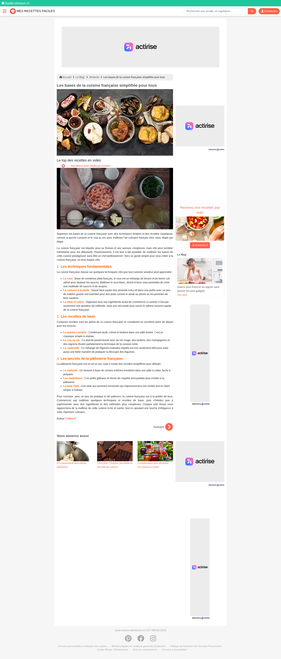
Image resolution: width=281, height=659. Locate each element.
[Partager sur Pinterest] (128, 640)
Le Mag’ (80, 77)
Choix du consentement (145, 649)
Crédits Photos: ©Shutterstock (112, 649)
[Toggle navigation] (4, 11)
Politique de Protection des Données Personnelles (196, 646)
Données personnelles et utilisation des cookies (82, 646)
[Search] (252, 11)
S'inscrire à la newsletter (174, 649)
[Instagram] (153, 640)
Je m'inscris (199, 245)
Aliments (94, 77)
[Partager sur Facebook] (140, 640)
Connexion (270, 11)
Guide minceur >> (17, 3)
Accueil (66, 77)
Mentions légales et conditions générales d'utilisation (139, 646)
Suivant (158, 427)
